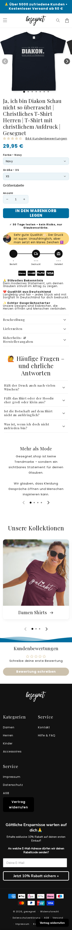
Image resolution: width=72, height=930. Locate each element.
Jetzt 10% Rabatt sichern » (36, 876)
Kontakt (44, 727)
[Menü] (5, 20)
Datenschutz (13, 785)
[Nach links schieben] (5, 61)
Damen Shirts (33, 612)
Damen (8, 727)
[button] (58, 20)
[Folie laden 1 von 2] (28, 92)
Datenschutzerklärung (26, 917)
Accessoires (12, 751)
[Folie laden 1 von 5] (40, 92)
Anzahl (8, 193)
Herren (8, 735)
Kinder (8, 743)
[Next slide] (48, 503)
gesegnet (30, 911)
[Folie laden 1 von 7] (48, 92)
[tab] (30, 502)
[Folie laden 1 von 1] (24, 92)
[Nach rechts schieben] (67, 61)
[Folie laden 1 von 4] (36, 92)
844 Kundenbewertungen (46, 138)
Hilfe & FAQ (46, 735)
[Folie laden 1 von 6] (44, 92)
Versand (58, 917)
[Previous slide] (24, 503)
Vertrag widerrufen (18, 804)
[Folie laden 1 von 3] (32, 92)
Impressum (11, 777)
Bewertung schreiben (36, 671)
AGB (6, 793)
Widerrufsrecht (49, 911)
